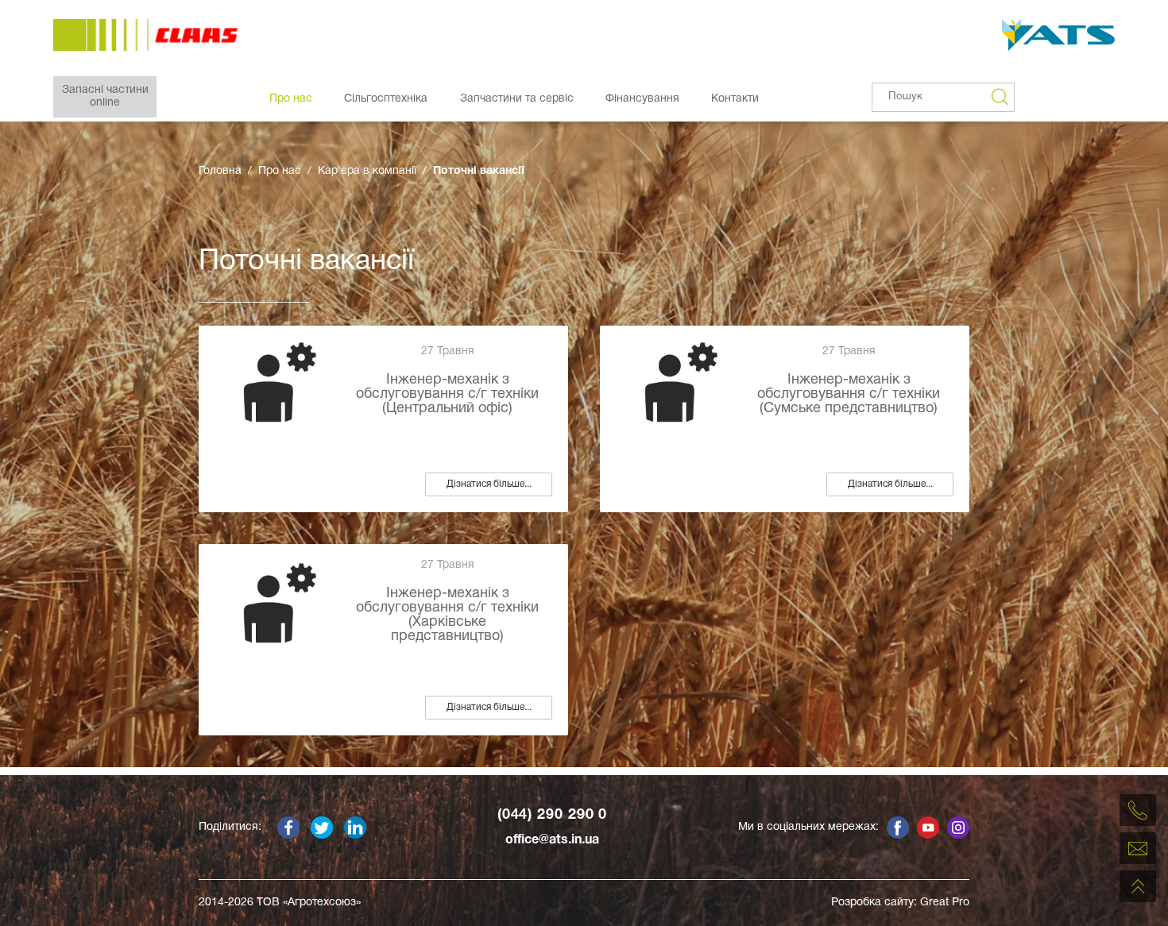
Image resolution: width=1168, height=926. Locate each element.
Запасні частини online (105, 96)
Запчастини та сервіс (517, 99)
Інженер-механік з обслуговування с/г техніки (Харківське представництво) (447, 615)
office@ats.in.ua (552, 840)
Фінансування (642, 99)
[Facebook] (288, 827)
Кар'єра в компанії (367, 171)
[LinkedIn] (355, 827)
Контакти (735, 99)
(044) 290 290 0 (552, 815)
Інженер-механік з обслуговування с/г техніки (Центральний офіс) (447, 394)
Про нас (290, 99)
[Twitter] (322, 827)
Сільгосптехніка (385, 99)
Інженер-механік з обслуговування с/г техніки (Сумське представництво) (848, 394)
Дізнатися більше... (489, 484)
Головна (220, 171)
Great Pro (944, 902)
